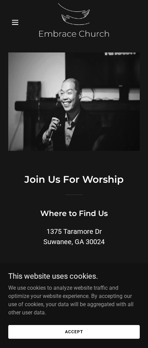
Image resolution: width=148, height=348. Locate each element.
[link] (74, 22)
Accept (74, 331)
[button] (18, 22)
